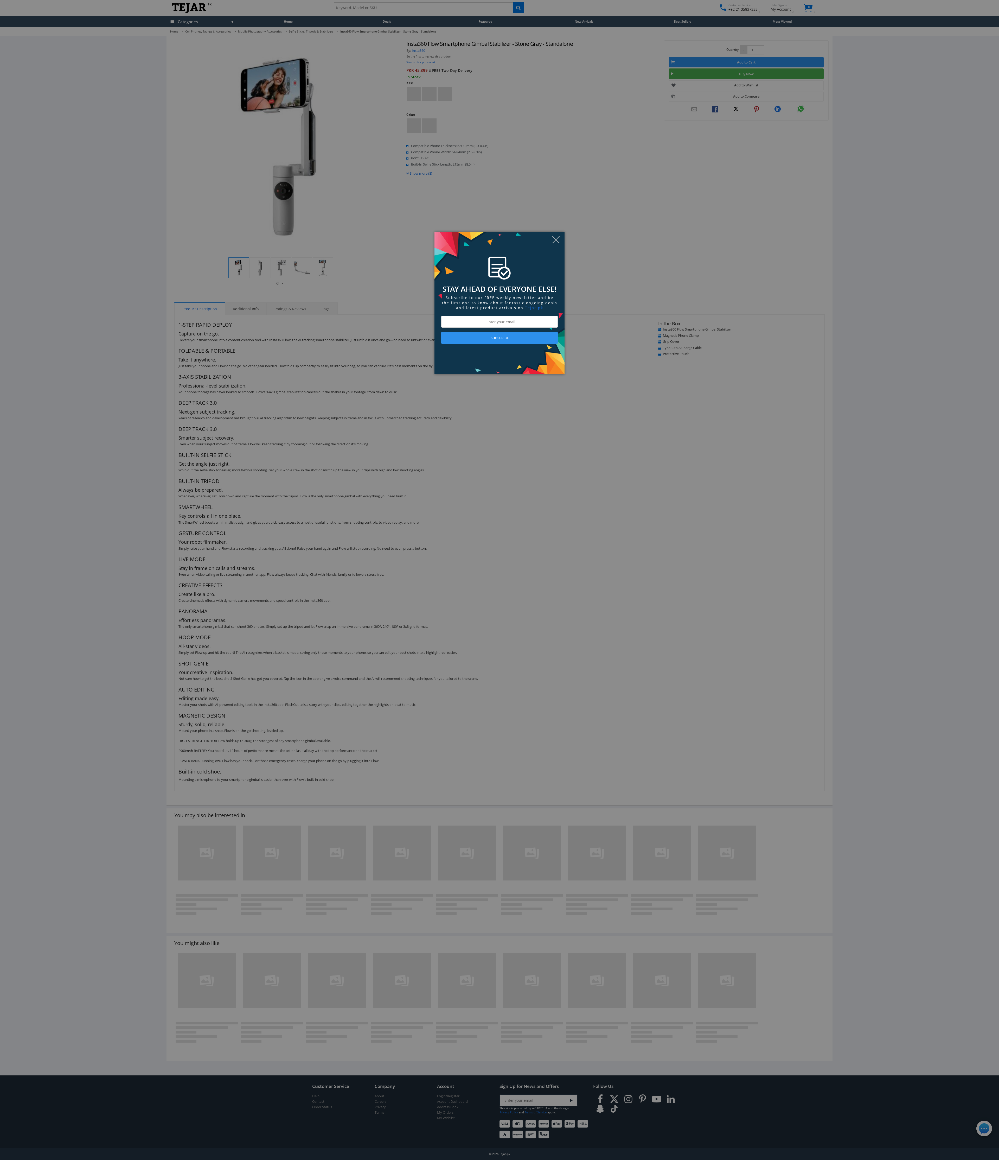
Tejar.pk (534, 307)
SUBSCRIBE (500, 337)
